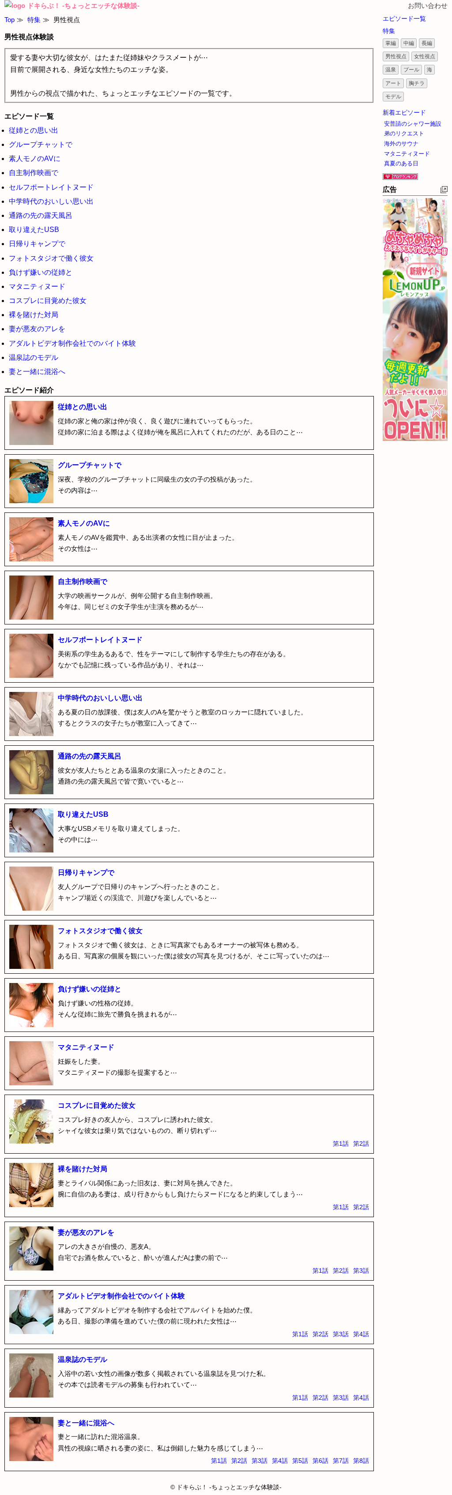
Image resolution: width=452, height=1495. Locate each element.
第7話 (341, 1460)
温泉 (390, 70)
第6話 (320, 1460)
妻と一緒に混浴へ (37, 371)
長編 (427, 43)
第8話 (361, 1460)
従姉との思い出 (33, 130)
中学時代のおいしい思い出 (51, 201)
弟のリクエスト (404, 133)
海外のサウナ (401, 143)
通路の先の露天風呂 (40, 215)
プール (411, 70)
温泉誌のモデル (33, 357)
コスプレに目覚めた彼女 (48, 300)
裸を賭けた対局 (33, 314)
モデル (393, 96)
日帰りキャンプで (37, 243)
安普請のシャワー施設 (412, 123)
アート (393, 83)
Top (9, 19)
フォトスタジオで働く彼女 (51, 258)
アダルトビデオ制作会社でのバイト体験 (72, 343)
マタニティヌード (37, 286)
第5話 (300, 1460)
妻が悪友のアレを (37, 329)
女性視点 (424, 56)
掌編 (390, 43)
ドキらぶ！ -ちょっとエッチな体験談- (83, 5)
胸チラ (417, 83)
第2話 (361, 1143)
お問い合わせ (428, 5)
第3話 (361, 1270)
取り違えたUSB (34, 229)
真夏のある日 (401, 163)
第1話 (341, 1143)
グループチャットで (40, 144)
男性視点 (396, 56)
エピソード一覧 (404, 18)
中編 (408, 43)
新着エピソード (404, 112)
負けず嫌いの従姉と (40, 272)
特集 (34, 19)
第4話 (361, 1334)
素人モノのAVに (34, 158)
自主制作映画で (33, 172)
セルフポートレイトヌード (51, 187)
